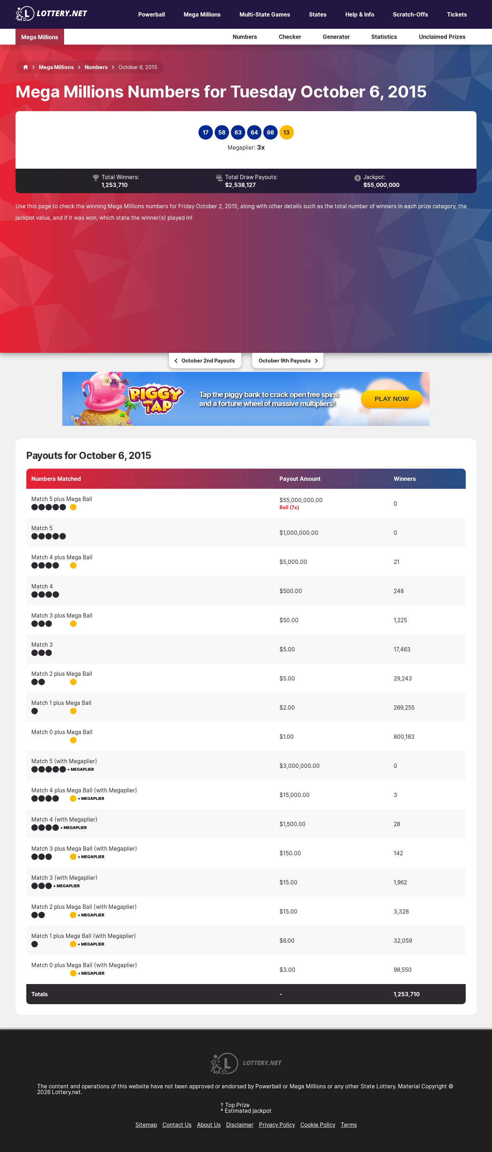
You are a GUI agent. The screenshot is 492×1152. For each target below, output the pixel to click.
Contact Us (177, 1124)
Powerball (151, 14)
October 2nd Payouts (208, 360)
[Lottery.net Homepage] (25, 67)
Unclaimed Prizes (442, 36)
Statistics (384, 36)
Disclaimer (240, 1124)
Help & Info (359, 14)
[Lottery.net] (51, 19)
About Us (209, 1124)
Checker (290, 36)
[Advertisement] (246, 277)
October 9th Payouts (285, 360)
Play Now (392, 398)
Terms (349, 1124)
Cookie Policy (317, 1124)
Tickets (457, 14)
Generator (336, 36)
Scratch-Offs (410, 14)
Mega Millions (202, 14)
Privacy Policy (277, 1124)
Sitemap (146, 1124)
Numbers (245, 36)
